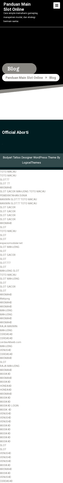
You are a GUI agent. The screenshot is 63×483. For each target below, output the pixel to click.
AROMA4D (6, 187)
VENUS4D (5, 350)
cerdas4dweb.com (10, 342)
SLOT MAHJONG (9, 247)
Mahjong (5, 298)
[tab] (56, 5)
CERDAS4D (6, 334)
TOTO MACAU (8, 171)
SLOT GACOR (8, 207)
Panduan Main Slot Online (17, 7)
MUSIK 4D (5, 409)
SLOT (3, 227)
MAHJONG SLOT (9, 270)
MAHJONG (6, 310)
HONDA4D (6, 385)
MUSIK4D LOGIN (9, 405)
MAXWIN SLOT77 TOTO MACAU (18, 199)
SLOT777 (5, 262)
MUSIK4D (5, 373)
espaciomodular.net (11, 243)
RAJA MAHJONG (9, 366)
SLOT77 (4, 179)
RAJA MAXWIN (8, 326)
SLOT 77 (5, 183)
